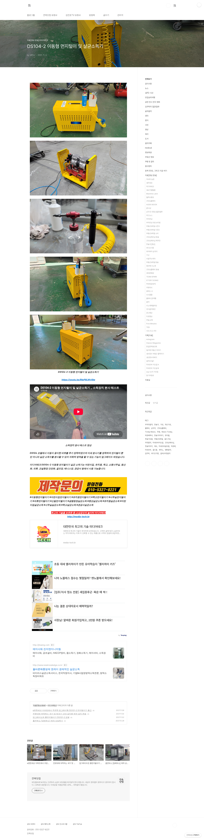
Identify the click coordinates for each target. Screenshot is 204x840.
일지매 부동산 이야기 (153, 350)
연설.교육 (149, 320)
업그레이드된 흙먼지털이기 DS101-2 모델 (51, 717)
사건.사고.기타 (151, 331)
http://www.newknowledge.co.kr (47, 665)
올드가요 (167, 439)
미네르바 (148, 450)
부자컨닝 (149, 219)
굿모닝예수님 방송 (152, 237)
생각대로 (149, 183)
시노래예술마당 (151, 306)
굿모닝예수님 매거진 (153, 241)
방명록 (92, 15)
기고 (147, 255)
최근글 (147, 403)
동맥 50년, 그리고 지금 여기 (156, 171)
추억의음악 (149, 425)
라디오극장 (150, 248)
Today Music (150, 432)
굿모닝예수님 (169, 443)
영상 (146, 129)
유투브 (166, 463)
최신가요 (168, 425)
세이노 (161, 450)
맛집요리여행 (150, 97)
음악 (147, 302)
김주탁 (147, 453)
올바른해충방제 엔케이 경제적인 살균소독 (56, 669)
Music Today (167, 432)
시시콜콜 (149, 295)
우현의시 (149, 288)
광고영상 (149, 313)
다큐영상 (149, 316)
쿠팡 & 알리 (149, 161)
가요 (161, 425)
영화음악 (168, 450)
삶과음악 (148, 111)
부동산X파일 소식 (152, 233)
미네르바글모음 (164, 446)
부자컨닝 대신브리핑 (153, 223)
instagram (150, 339)
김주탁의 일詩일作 (152, 107)
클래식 (147, 428)
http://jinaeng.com (41, 645)
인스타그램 (153, 463)
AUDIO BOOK (151, 205)
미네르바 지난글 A (152, 365)
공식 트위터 (31, 824)
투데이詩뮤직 (151, 284)
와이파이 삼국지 (151, 251)
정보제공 (148, 152)
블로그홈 (31, 15)
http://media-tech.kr (78, 516)
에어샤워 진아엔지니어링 (47, 649)
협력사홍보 (150, 197)
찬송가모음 (149, 439)
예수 (155, 446)
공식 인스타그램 (61, 824)
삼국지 (153, 428)
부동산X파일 (158, 439)
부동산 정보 (149, 157)
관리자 (120, 15)
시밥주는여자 (150, 259)
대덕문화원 (150, 273)
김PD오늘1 (150, 361)
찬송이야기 (149, 446)
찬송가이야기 (158, 435)
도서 (146, 139)
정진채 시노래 (151, 266)
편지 (146, 120)
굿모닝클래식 (150, 201)
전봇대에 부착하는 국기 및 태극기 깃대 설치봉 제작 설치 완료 (59, 714)
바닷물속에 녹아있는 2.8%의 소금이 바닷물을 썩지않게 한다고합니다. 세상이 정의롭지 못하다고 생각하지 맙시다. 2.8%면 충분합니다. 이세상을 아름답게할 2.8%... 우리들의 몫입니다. (73, 783)
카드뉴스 (149, 215)
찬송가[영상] (150, 244)
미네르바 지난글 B (152, 368)
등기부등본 (150, 375)
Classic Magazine (153, 343)
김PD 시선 (149, 93)
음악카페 (148, 143)
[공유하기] (40, 691)
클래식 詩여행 (151, 298)
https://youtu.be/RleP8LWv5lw (78, 379)
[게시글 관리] (44, 691)
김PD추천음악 (165, 453)
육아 (146, 134)
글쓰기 (106, 15)
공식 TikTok (77, 824)
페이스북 (147, 463)
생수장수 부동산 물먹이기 (155, 354)
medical (148, 148)
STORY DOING (152, 280)
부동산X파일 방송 (152, 262)
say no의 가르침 (152, 372)
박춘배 (173, 446)
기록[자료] (149, 335)
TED (148, 327)
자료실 (147, 380)
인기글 (155, 403)
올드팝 (155, 450)
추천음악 (148, 443)
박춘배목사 (149, 435)
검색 (168, 5)
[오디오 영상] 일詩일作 (154, 212)
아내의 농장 (150, 179)
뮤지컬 (167, 435)
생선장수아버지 (151, 357)
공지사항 (148, 84)
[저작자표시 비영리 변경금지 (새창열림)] (62, 691)
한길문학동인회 (151, 347)
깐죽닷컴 (36, 778)
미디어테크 (52, 705)
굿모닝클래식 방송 (152, 269)
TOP (174, 825)
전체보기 (148, 79)
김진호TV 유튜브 (73, 15)
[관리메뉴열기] (199, 5)
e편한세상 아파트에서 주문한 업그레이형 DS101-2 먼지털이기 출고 (62, 710)
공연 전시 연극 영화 (152, 102)
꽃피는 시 (149, 291)
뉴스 (146, 88)
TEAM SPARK (151, 277)
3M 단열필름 (150, 190)
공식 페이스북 (45, 824)
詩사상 (148, 208)
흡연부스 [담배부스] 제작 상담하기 (48, 721)
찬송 (158, 432)
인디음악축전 (150, 309)
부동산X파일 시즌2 (153, 230)
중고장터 (148, 166)
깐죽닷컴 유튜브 (50, 15)
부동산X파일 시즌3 (153, 226)
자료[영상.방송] (39, 705)
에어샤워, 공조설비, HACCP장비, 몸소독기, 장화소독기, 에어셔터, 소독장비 (69, 654)
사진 (146, 125)
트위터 (160, 463)
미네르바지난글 (158, 443)
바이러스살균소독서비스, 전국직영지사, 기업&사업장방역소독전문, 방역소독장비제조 (70, 674)
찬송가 (156, 425)
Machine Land (152, 194)
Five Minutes (151, 324)
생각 (146, 116)
